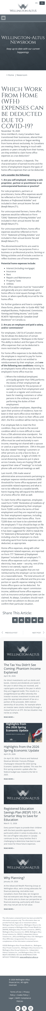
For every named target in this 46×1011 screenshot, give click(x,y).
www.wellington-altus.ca (29, 957)
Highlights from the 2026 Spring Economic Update (21, 748)
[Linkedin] (17, 1008)
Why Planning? (14, 878)
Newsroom (22, 75)
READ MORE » (9, 717)
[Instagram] (30, 1008)
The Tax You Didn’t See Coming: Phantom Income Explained (22, 668)
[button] (3, 18)
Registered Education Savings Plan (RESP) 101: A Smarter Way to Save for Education (22, 814)
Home (11, 75)
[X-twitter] (24, 1008)
